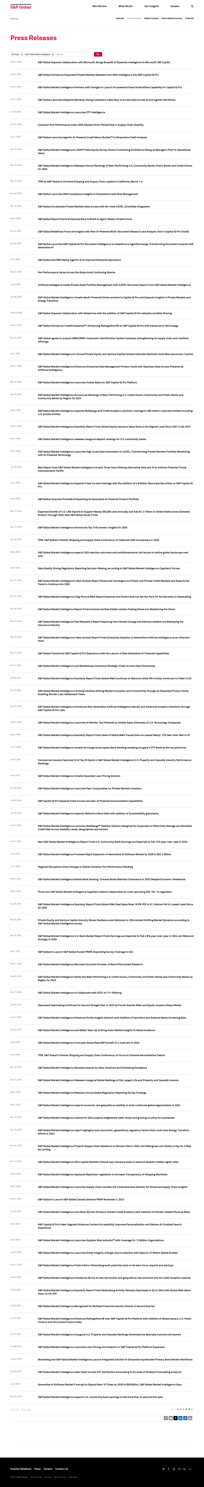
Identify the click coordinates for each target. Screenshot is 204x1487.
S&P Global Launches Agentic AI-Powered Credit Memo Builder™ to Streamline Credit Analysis (92, 137)
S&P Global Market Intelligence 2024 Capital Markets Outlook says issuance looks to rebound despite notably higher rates (108, 1162)
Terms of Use (36, 1477)
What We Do (125, 6)
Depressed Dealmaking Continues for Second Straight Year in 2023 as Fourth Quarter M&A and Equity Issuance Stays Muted (109, 1005)
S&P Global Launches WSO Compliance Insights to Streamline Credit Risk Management (88, 194)
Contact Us (61, 1469)
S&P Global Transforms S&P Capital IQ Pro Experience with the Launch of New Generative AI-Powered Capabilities (103, 653)
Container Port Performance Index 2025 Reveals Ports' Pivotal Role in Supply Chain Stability (91, 125)
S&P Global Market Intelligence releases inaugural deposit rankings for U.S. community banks (92, 439)
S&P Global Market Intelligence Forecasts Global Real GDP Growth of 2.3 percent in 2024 (88, 1043)
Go (98, 54)
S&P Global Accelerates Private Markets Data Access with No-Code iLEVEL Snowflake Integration (94, 207)
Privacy (48, 1477)
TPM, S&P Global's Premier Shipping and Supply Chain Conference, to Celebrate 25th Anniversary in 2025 (98, 540)
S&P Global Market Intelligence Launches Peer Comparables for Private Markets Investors (89, 788)
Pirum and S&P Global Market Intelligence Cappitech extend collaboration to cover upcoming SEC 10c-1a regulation (105, 892)
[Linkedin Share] (180, 1418)
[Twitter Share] (175, 1418)
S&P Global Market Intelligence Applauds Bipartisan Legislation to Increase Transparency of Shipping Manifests (103, 1174)
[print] (190, 1418)
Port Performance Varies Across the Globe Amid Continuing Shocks (76, 272)
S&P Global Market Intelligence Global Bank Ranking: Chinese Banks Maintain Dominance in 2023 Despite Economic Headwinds (111, 879)
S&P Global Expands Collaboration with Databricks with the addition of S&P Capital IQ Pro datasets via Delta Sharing (105, 313)
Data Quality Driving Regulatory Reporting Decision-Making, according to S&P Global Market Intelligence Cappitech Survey (109, 568)
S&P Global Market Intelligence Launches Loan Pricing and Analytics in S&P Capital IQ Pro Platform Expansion (101, 1347)
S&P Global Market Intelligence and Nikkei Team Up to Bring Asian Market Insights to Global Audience (96, 1030)
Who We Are (99, 6)
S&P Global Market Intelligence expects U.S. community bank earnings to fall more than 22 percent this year (100, 1397)
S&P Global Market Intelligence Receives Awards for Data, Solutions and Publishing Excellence (92, 1068)
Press (37, 1469)
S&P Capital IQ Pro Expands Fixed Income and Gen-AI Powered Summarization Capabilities (90, 801)
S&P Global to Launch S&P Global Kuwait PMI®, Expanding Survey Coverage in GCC (85, 952)
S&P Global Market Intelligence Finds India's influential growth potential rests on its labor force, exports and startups (105, 1265)
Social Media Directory (172, 18)
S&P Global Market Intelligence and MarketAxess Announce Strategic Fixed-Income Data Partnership (96, 666)
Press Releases (134, 18)
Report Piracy (60, 1477)
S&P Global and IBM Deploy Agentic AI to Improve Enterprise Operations (79, 260)
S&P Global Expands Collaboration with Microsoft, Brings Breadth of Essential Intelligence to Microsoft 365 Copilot (104, 62)
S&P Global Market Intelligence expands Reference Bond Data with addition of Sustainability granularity (98, 813)
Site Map (73, 1477)
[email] (171, 1418)
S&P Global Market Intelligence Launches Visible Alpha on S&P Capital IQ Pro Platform (87, 382)
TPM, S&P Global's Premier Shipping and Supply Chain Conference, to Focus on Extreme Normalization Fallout (101, 1055)
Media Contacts (151, 18)
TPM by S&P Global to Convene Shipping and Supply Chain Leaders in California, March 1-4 (90, 181)
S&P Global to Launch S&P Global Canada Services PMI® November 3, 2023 (81, 1199)
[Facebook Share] (185, 1418)
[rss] (166, 1418)
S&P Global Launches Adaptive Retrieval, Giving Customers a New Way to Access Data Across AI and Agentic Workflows (107, 100)
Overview (120, 18)
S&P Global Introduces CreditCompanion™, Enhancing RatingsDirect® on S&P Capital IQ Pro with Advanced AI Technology (108, 326)
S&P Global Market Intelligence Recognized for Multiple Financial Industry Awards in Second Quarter (96, 1306)
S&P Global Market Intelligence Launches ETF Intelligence (71, 112)
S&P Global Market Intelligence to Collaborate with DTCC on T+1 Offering (79, 993)
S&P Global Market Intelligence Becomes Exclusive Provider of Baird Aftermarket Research (90, 964)
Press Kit (189, 18)
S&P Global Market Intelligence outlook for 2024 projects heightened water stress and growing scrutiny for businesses (106, 1118)
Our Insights (152, 6)
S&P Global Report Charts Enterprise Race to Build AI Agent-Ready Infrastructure (85, 219)
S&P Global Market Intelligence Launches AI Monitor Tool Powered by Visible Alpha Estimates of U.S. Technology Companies (109, 723)
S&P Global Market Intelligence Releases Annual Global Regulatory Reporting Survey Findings (92, 1093)
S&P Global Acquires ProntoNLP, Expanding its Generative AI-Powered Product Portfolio (88, 499)
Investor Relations (20, 1469)
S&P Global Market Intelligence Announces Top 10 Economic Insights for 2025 (82, 527)
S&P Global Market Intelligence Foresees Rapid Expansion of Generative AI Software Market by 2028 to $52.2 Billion (104, 854)
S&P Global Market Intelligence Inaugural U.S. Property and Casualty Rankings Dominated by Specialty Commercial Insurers (109, 1334)
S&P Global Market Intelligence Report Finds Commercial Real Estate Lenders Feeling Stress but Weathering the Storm (106, 609)
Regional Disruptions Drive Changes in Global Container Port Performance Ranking (85, 867)
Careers (174, 6)
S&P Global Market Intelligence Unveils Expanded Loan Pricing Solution (79, 776)
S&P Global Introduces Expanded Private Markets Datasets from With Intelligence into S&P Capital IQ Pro (98, 75)
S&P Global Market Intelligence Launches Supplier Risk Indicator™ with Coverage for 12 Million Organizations (101, 1240)
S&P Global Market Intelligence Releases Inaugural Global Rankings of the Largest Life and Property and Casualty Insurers (108, 1080)
